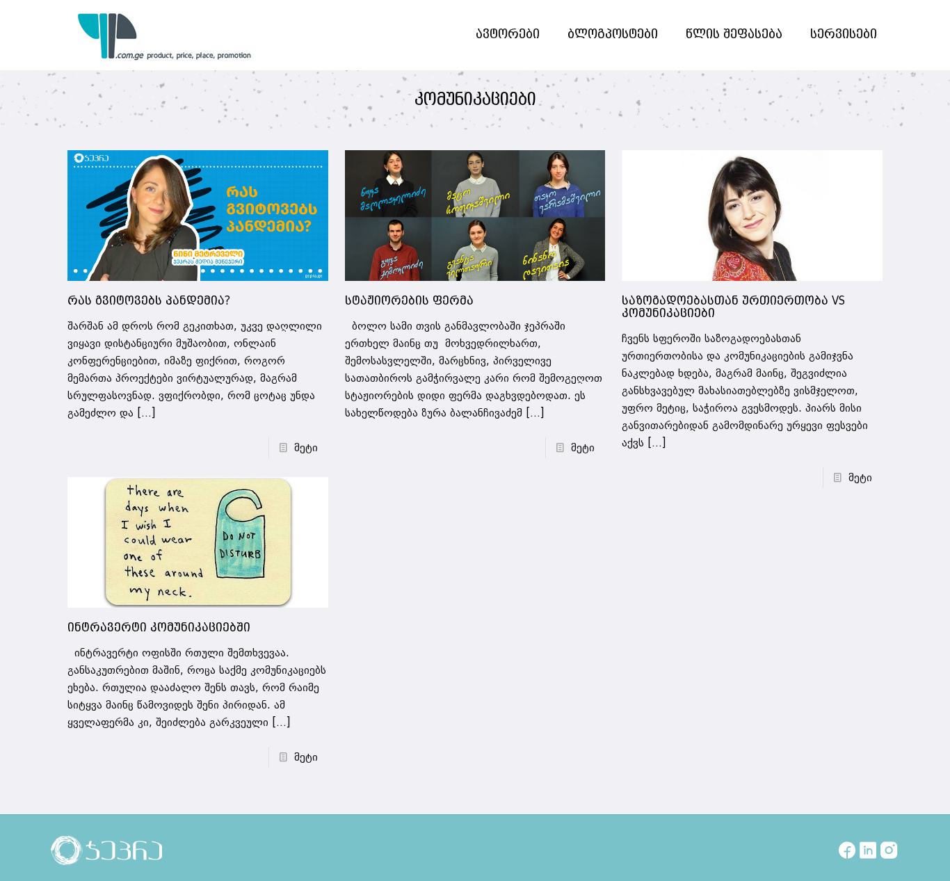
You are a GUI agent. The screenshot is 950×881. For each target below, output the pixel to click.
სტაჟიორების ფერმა (409, 301)
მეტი (306, 448)
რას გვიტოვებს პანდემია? (148, 301)
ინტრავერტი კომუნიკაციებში (158, 628)
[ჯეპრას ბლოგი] (165, 35)
